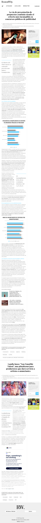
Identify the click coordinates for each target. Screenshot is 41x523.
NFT (16, 499)
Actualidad (9, 5)
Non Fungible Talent (10, 488)
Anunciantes (5, 497)
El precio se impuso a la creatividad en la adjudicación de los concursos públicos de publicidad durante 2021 (15, 293)
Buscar (37, 6)
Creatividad (16, 497)
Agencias (18, 351)
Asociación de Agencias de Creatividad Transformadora (13, 357)
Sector (10, 497)
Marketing (23, 351)
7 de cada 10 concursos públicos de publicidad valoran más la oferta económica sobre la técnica (16, 302)
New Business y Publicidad (10, 511)
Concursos (12, 351)
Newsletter (26, 5)
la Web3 (8, 430)
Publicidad (5, 354)
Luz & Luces (18, 5)
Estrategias (5, 499)
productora (21, 398)
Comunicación (5, 351)
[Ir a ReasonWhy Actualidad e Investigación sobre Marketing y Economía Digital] (7, 2)
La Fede (10, 354)
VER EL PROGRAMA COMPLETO (33, 55)
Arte (20, 497)
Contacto (30, 511)
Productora (11, 499)
